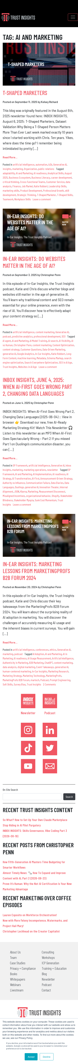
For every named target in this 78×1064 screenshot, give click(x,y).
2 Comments (49, 684)
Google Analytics (25, 353)
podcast (7, 336)
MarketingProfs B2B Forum (16, 680)
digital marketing (26, 667)
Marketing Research (58, 671)
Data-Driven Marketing (54, 349)
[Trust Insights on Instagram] (28, 730)
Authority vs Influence (14, 482)
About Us (15, 952)
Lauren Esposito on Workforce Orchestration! (30, 915)
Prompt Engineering (60, 680)
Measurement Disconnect (52, 491)
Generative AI (60, 164)
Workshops (48, 957)
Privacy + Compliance (23, 968)
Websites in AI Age (27, 366)
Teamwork (8, 199)
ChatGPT (49, 662)
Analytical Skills (56, 173)
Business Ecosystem (19, 177)
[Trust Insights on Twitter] (50, 748)
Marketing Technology (34, 675)
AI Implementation (42, 474)
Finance (17, 186)
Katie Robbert (41, 186)
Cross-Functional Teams (32, 181)
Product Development (31, 190)
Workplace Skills (22, 199)
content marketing (45, 332)
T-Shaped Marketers (25, 92)
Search (69, 796)
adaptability (9, 173)
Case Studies (17, 963)
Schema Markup (55, 358)
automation (41, 164)
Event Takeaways (45, 667)
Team (13, 957)
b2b (50, 164)
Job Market (27, 186)
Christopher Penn (23, 345)
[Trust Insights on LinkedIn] (50, 730)
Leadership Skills (57, 186)
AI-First (35, 478)
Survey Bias (20, 684)
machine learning (26, 358)
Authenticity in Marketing (15, 662)
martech (35, 680)
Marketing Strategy (12, 675)
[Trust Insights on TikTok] (28, 748)
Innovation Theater (49, 487)
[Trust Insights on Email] (50, 766)
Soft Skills (8, 684)
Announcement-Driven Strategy (56, 478)
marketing (17, 168)
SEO (63, 336)
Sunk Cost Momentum (46, 500)
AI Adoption (38, 654)
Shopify (55, 495)
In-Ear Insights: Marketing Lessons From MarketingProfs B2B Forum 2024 (36, 570)
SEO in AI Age (65, 362)
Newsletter (28, 713)
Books (13, 974)
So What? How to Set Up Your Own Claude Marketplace (35, 820)
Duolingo (19, 487)
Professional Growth (53, 190)
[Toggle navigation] (73, 17)
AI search (53, 340)
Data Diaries (57, 482)
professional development (47, 336)
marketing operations (35, 469)
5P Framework (20, 465)
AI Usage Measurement (39, 658)
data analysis (10, 667)
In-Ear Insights (42, 353)
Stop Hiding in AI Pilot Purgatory (22, 825)
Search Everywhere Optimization (41, 362)
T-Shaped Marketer (46, 195)
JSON (16, 491)
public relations (46, 168)
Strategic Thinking (26, 195)
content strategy (11, 349)
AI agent (7, 340)
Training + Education (54, 968)
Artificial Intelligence (62, 658)
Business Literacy (41, 177)
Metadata (41, 358)
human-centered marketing (17, 671)
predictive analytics (22, 336)
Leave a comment (42, 199)
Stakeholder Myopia (24, 500)
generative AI (9, 353)
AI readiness (40, 173)
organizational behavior (38, 495)
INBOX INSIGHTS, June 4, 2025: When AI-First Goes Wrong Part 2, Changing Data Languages (37, 386)
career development (61, 177)
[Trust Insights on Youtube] (28, 766)
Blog (44, 974)
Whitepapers (17, 979)
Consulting (48, 952)
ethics (53, 649)
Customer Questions (31, 349)
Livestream (16, 990)
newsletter (52, 469)
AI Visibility (64, 340)
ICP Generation (50, 963)
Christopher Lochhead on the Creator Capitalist (31, 931)
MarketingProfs (53, 675)
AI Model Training (38, 340)
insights (7, 168)
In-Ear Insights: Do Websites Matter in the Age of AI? (34, 262)
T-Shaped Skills (65, 195)
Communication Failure (38, 482)
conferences (42, 649)
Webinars (15, 984)
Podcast (44, 680)
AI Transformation (21, 478)
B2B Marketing (36, 662)
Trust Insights (10, 366)
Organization (30, 168)
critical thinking (11, 181)
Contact (46, 990)
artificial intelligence (23, 164)
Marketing (33, 491)
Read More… (10, 157)
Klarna (23, 491)
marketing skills (11, 190)
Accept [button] (31, 1056)
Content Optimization (63, 345)
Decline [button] (46, 1056)
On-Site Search (10, 789)
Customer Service (55, 181)
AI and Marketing (24, 173)
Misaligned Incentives (14, 495)
